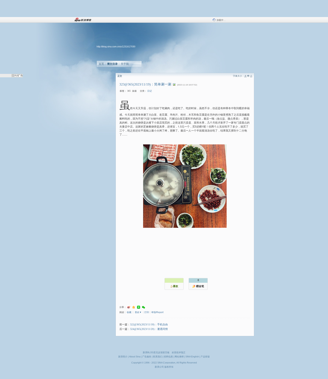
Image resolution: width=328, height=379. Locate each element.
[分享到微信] (143, 307)
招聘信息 (168, 356)
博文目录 (112, 63)
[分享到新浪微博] (128, 307)
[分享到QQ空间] (133, 307)
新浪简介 (122, 356)
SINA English (192, 356)
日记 (149, 91)
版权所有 (168, 367)
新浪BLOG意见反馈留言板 (156, 352)
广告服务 (146, 356)
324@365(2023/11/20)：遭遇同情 (149, 329)
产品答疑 (205, 356)
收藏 (129, 312)
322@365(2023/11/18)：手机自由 (149, 324)
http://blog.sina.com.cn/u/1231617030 (116, 46)
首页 (101, 63)
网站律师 (179, 356)
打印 (146, 312)
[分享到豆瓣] (138, 307)
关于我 (125, 63)
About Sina (134, 356)
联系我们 (157, 356)
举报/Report (157, 312)
